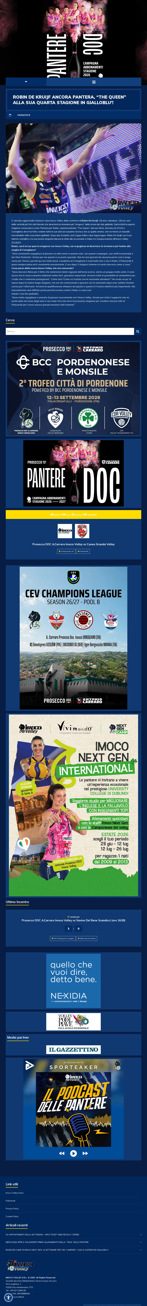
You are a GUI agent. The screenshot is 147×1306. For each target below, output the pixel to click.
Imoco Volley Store (15, 1193)
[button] (8, 1297)
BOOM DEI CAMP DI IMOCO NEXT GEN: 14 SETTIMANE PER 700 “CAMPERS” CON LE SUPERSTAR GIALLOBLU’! (57, 1250)
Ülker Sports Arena (88, 938)
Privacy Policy (12, 1209)
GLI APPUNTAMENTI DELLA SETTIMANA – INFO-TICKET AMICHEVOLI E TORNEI (42, 1234)
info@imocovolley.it (15, 1297)
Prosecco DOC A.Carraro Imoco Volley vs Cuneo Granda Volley (73, 544)
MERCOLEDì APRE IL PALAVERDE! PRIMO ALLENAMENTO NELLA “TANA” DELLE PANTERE (47, 1242)
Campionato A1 (67, 551)
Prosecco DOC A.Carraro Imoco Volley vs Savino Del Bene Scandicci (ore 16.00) (73, 920)
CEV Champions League (64, 938)
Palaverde (84, 551)
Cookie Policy (12, 1216)
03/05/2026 (74, 917)
